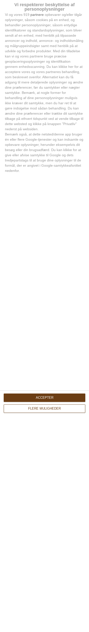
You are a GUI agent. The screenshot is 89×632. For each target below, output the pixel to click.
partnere (37, 14)
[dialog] (44, 316)
